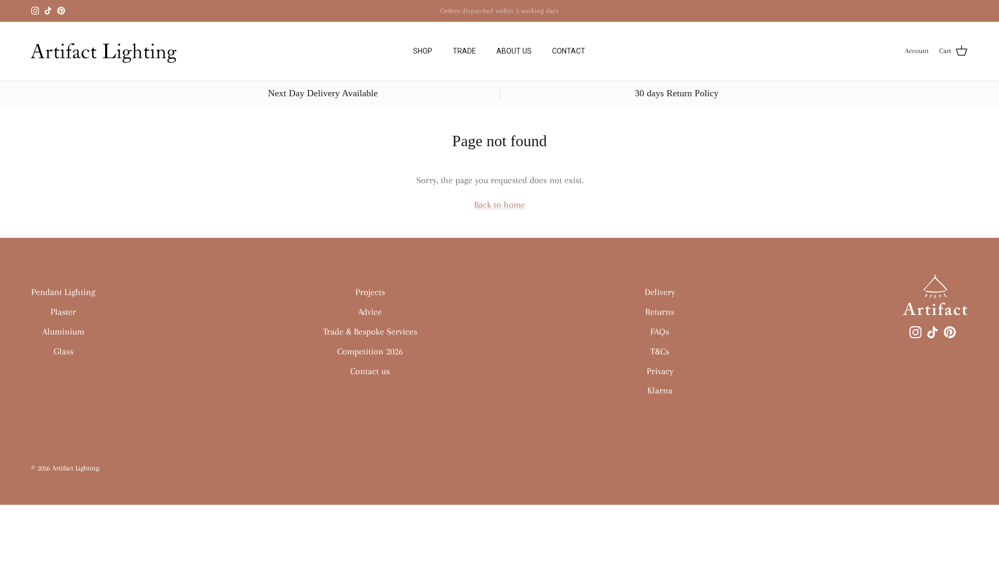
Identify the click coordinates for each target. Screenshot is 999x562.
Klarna (529, 15)
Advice (370, 311)
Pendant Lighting (63, 292)
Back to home (499, 204)
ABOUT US (514, 51)
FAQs (659, 331)
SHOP (422, 51)
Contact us (370, 371)
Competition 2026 (370, 351)
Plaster (63, 311)
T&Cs (659, 351)
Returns (659, 311)
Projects (370, 292)
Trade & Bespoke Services (370, 331)
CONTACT (568, 51)
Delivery (660, 292)
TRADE (464, 51)
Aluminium (63, 331)
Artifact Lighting (75, 468)
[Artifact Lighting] (108, 51)
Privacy (660, 371)
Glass (63, 351)
